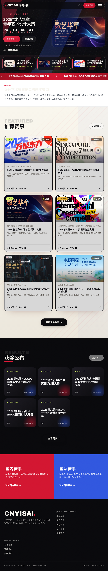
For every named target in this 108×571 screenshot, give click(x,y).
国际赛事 (60, 524)
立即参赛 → (11, 42)
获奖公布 (60, 529)
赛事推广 (60, 533)
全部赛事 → (96, 126)
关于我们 (8, 553)
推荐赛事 (60, 516)
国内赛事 (60, 520)
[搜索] (79, 5)
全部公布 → (96, 357)
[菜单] (100, 5)
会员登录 (89, 5)
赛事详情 (29, 42)
